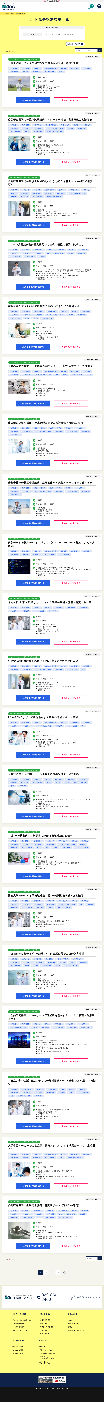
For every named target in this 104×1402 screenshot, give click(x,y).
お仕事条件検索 (45, 1320)
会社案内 (42, 1346)
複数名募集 (85, 431)
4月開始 (42, 256)
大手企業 (25, 71)
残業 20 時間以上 (55, 428)
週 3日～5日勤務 (51, 125)
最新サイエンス (73, 1323)
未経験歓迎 (14, 190)
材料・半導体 (53, 611)
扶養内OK (62, 190)
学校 (57, 375)
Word (27, 318)
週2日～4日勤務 (27, 1089)
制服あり (72, 250)
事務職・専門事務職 (47, 1327)
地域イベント (72, 1327)
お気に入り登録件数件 (52, 1)
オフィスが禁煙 (50, 71)
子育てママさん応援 (80, 782)
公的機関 (70, 128)
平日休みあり (65, 125)
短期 (63, 1089)
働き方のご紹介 (17, 1346)
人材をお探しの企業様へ (47, 1353)
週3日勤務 (38, 125)
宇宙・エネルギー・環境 (54, 131)
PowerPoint (38, 131)
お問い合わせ (47, 1357)
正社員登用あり (15, 434)
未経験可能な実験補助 (54, 196)
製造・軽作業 (44, 1334)
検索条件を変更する (74, 44)
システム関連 (72, 1027)
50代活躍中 (38, 128)
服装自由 (63, 68)
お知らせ (71, 1320)
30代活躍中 (87, 68)
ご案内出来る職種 (18, 1323)
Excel (61, 71)
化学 (83, 669)
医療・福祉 (44, 1330)
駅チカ (65, 375)
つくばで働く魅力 (18, 1327)
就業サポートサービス (19, 1330)
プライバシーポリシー (46, 1350)
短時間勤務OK (49, 190)
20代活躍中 (75, 68)
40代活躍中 (14, 71)
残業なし (37, 68)
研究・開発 (44, 1323)
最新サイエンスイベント (76, 1330)
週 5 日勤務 (26, 68)
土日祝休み (14, 68)
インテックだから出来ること (22, 1320)
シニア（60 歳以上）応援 (55, 128)
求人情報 (43, 1314)
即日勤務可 (23, 786)
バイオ (89, 375)
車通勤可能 (36, 71)
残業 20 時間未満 (50, 68)
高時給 (13, 786)
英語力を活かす (47, 318)
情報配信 (71, 1314)
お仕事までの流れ (18, 1353)
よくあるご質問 (17, 1350)
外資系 (73, 962)
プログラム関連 (30, 256)
